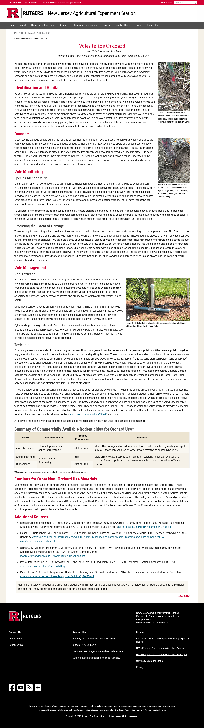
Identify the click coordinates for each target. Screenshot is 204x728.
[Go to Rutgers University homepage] (25, 13)
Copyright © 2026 (73, 716)
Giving (138, 25)
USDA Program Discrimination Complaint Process (160, 648)
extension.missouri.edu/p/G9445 (88, 414)
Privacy (140, 667)
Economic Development (86, 25)
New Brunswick (31, 2)
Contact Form (15, 638)
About (23, 25)
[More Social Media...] (38, 687)
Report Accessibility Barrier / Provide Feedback (139, 709)
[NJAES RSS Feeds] (29, 687)
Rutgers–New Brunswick (85, 644)
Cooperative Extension (42, 25)
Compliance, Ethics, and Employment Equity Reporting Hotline (162, 640)
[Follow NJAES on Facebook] (12, 687)
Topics (106, 25)
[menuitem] (12, 25)
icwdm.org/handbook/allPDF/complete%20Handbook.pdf (52, 556)
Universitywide (15, 2)
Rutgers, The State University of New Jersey (94, 638)
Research (64, 25)
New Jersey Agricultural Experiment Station (92, 13)
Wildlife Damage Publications (34, 32)
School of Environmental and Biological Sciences (96, 657)
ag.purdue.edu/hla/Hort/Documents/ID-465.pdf (145, 526)
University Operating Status (149, 660)
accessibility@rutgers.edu (91, 709)
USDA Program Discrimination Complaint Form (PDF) (162, 654)
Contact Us (152, 25)
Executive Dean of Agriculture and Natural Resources (98, 651)
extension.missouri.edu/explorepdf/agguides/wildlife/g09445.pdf (57, 576)
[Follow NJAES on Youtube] (20, 687)
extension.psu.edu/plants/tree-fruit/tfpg (42, 566)
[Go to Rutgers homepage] (25, 620)
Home (12, 25)
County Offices (122, 25)
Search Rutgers (166, 2)
